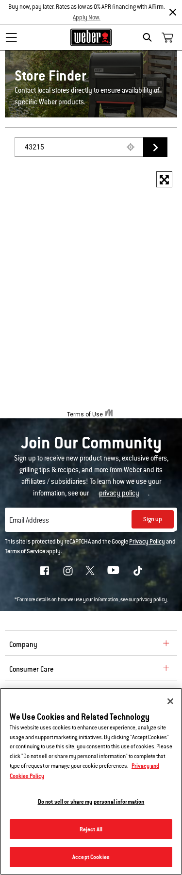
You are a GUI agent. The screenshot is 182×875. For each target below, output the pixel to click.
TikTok (138, 571)
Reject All (91, 829)
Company (23, 644)
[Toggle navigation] (11, 37)
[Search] (150, 37)
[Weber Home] (91, 37)
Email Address (29, 520)
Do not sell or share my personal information (91, 801)
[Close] (172, 12)
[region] (91, 781)
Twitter (90, 570)
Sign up (152, 519)
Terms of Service (25, 551)
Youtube (113, 570)
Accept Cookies (91, 856)
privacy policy (151, 599)
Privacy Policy (147, 541)
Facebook (44, 571)
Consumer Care (31, 669)
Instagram (68, 571)
